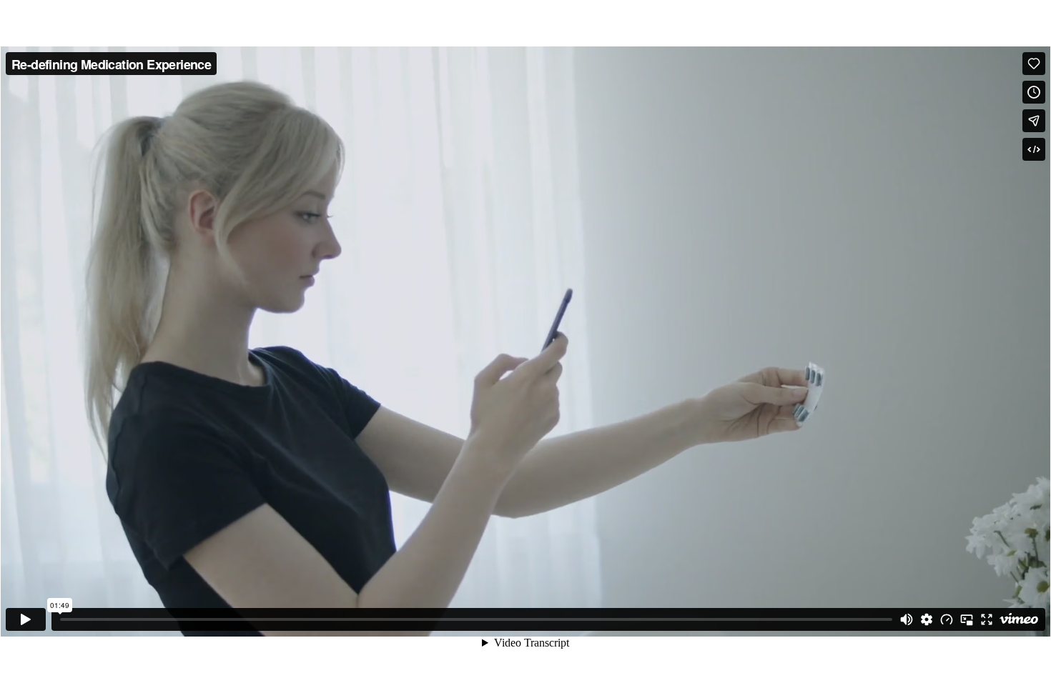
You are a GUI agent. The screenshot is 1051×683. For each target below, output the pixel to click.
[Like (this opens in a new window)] (1033, 63)
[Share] (1033, 120)
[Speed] (946, 619)
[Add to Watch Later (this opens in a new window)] (1033, 92)
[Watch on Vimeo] (1019, 619)
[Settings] (926, 619)
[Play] (26, 619)
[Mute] (906, 619)
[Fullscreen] (986, 619)
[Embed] (1033, 149)
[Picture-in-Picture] (966, 619)
